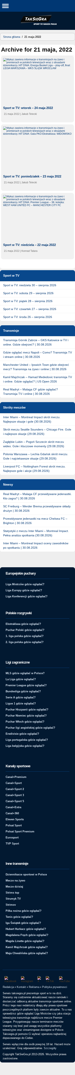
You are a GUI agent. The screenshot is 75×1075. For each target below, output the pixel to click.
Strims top (12, 892)
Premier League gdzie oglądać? (26, 685)
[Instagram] (27, 979)
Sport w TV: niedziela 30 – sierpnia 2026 (29, 285)
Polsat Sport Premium (20, 831)
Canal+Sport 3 (15, 795)
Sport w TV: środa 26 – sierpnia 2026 (27, 317)
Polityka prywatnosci (54, 987)
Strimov (11, 904)
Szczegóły (50, 1048)
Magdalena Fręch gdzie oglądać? (27, 935)
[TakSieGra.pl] (37, 24)
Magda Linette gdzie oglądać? (25, 941)
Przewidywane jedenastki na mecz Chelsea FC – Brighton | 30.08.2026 (35, 521)
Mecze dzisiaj (14, 886)
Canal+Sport (14, 783)
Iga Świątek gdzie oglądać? (23, 922)
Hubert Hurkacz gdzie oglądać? (26, 929)
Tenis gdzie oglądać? (19, 916)
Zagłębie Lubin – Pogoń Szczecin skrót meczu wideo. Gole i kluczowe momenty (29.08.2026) (33, 444)
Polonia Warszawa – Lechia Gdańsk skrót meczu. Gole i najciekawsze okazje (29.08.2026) (35, 456)
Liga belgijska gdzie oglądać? (25, 745)
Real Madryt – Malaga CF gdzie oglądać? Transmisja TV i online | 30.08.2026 (30, 391)
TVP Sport (12, 843)
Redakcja (8, 987)
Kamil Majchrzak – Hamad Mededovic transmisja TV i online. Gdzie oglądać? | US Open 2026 (37, 379)
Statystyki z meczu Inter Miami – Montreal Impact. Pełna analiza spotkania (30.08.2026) (36, 533)
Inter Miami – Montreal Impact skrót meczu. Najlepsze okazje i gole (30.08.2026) (31, 419)
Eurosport (12, 837)
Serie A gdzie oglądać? (21, 697)
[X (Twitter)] (40, 979)
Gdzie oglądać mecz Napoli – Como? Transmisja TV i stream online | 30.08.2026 (37, 354)
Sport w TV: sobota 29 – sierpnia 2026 (28, 293)
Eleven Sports (15, 819)
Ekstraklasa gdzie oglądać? (23, 624)
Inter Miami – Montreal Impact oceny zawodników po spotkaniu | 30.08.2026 (35, 545)
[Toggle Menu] (5, 6)
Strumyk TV (13, 898)
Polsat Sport (14, 825)
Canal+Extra (13, 807)
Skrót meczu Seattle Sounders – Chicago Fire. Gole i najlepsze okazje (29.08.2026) (37, 432)
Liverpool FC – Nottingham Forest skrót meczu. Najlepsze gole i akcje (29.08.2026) (34, 468)
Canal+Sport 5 (15, 801)
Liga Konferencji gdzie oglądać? (27, 596)
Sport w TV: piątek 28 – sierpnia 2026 (27, 301)
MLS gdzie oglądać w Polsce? (25, 673)
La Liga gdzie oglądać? (21, 679)
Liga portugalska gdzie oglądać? (27, 739)
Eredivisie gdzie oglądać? (22, 733)
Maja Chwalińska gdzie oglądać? (27, 953)
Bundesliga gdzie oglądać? (23, 691)
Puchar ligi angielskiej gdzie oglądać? (30, 727)
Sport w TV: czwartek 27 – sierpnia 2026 (29, 309)
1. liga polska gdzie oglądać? (25, 636)
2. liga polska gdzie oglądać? (25, 642)
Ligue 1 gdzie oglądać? (21, 703)
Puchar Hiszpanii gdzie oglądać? (27, 709)
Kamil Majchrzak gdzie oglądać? (27, 947)
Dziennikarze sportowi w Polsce (26, 874)
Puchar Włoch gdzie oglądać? (25, 721)
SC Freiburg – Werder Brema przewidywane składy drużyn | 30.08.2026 (37, 508)
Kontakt (21, 987)
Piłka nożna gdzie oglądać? (23, 910)
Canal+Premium (16, 777)
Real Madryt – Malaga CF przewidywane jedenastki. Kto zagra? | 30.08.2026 (37, 496)
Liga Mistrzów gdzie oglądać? (25, 584)
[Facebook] (11, 979)
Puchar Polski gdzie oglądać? (25, 630)
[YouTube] (64, 979)
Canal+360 (12, 813)
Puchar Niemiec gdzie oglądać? (26, 715)
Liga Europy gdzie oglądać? (24, 590)
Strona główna (11, 36)
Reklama (34, 987)
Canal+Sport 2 (15, 789)
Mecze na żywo (15, 880)
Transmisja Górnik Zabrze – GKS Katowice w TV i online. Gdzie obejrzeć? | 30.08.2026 (35, 342)
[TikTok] (50, 979)
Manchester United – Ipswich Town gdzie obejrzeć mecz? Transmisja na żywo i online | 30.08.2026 (36, 367)
